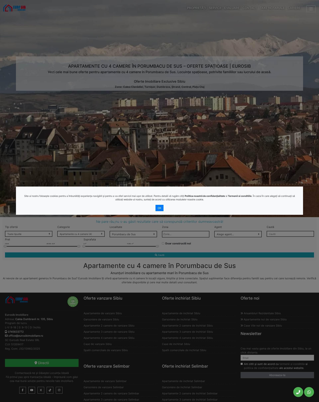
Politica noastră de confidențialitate (205, 196)
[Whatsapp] (309, 392)
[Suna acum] (298, 392)
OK (159, 208)
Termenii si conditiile (240, 196)
